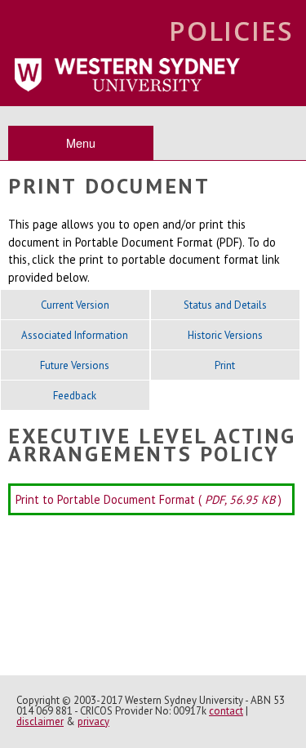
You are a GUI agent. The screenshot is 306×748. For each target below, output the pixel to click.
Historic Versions (225, 335)
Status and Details (225, 305)
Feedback (74, 396)
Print (225, 365)
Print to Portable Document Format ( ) (149, 499)
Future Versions (74, 365)
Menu (80, 142)
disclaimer (40, 721)
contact (226, 711)
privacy (93, 721)
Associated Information (74, 335)
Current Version (75, 305)
